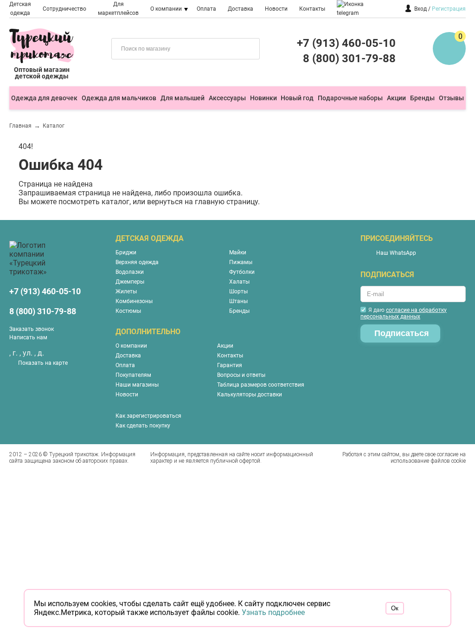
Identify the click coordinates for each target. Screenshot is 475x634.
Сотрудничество (64, 9)
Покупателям (133, 375)
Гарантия (229, 365)
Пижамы (240, 262)
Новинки (263, 98)
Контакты (312, 9)
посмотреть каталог (93, 201)
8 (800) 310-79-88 (42, 311)
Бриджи (126, 252)
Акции (396, 98)
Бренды (422, 98)
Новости (276, 9)
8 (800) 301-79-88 (349, 58)
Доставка (240, 9)
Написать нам (28, 337)
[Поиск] (245, 47)
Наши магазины (137, 385)
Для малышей (182, 98)
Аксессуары (227, 98)
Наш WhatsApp (396, 253)
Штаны (238, 301)
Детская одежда (20, 8)
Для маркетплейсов (118, 8)
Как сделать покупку (143, 425)
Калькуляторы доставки (249, 394)
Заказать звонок (31, 329)
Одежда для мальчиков (119, 98)
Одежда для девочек (44, 98)
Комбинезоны (134, 301)
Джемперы (130, 281)
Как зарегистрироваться (148, 416)
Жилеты (126, 291)
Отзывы (451, 98)
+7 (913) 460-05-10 (346, 43)
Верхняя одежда (137, 262)
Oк (394, 608)
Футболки (242, 272)
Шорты (238, 291)
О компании (166, 9)
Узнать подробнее (273, 612)
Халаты (239, 281)
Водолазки (130, 272)
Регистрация (449, 9)
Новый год (297, 98)
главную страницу (226, 201)
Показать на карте (43, 363)
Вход (420, 9)
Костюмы (128, 311)
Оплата (206, 9)
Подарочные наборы (350, 98)
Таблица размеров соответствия (260, 385)
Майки (237, 252)
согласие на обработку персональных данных (403, 313)
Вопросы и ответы (241, 375)
